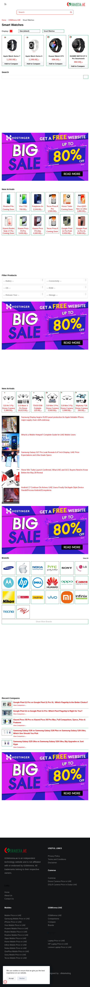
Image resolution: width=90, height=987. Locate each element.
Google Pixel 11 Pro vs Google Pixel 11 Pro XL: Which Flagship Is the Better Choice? (50, 702)
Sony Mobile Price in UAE (15, 955)
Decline (21, 978)
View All (85, 558)
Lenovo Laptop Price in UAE (60, 947)
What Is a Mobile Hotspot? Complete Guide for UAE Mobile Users (48, 435)
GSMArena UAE (55, 915)
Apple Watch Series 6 (33, 56)
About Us (8, 896)
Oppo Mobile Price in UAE (15, 938)
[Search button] (71, 12)
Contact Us (9, 899)
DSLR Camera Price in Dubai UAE (62, 885)
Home (6, 892)
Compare (52, 922)
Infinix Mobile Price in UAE (15, 945)
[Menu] (5, 4)
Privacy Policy (54, 856)
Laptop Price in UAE (56, 941)
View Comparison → (19, 705)
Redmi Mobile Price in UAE (15, 932)
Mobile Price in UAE (12, 915)
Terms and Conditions (57, 859)
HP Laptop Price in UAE (58, 944)
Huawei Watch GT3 (56, 56)
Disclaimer (52, 863)
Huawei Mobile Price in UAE (16, 929)
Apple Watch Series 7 (11, 56)
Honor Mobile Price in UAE (15, 942)
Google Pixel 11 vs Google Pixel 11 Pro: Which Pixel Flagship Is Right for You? (47, 711)
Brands (51, 925)
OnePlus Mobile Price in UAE (16, 951)
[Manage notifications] (5, 982)
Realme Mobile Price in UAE (16, 935)
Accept (11, 978)
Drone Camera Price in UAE (59, 881)
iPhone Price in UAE (13, 922)
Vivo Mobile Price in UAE (15, 925)
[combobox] (43, 12)
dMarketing (65, 973)
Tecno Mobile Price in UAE (15, 958)
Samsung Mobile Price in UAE (17, 919)
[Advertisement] (45, 103)
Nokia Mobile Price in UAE (15, 948)
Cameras (52, 878)
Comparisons (53, 919)
